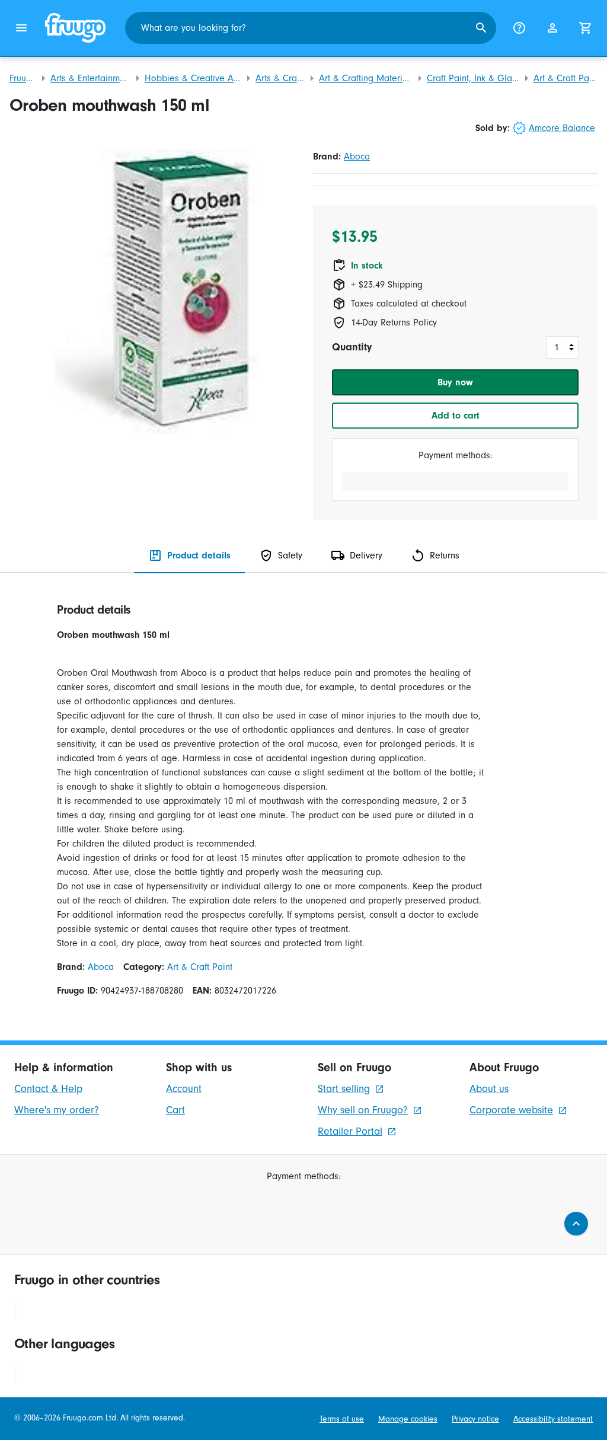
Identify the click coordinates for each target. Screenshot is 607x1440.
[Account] (552, 28)
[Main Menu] (21, 28)
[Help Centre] (519, 28)
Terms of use (342, 1419)
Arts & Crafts (280, 78)
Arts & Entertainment (90, 78)
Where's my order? (56, 1110)
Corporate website (511, 1110)
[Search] (481, 28)
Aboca (357, 156)
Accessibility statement (553, 1419)
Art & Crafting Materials (366, 78)
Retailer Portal (350, 1131)
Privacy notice (475, 1419)
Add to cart (456, 415)
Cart (175, 1110)
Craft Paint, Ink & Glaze (473, 78)
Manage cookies (407, 1419)
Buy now (455, 382)
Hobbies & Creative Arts (193, 78)
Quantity (352, 347)
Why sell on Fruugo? (363, 1110)
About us (489, 1089)
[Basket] (586, 28)
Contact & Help (48, 1089)
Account (184, 1089)
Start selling (344, 1089)
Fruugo (22, 78)
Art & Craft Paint (565, 78)
